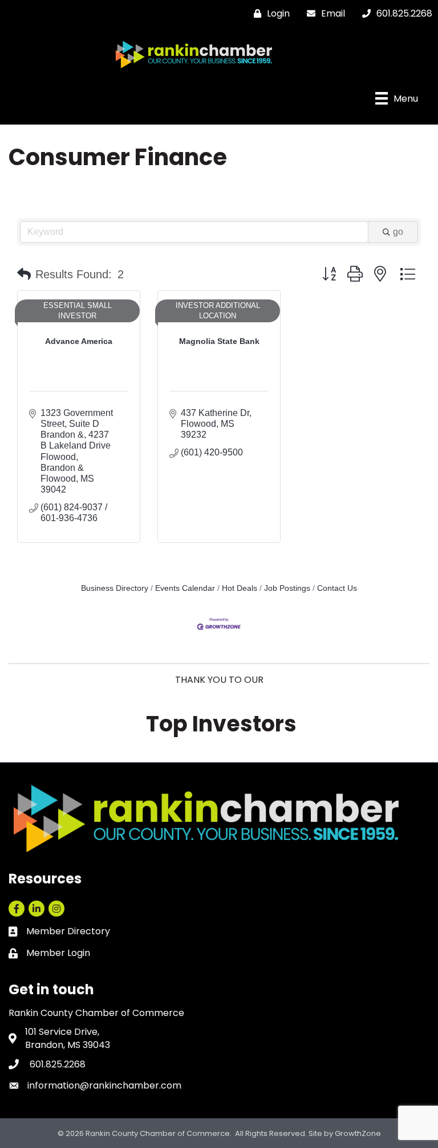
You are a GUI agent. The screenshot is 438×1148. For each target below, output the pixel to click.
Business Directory (114, 588)
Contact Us (337, 588)
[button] (24, 274)
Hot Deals (239, 588)
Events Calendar (185, 588)
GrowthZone (358, 1133)
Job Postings (287, 588)
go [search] (398, 232)
